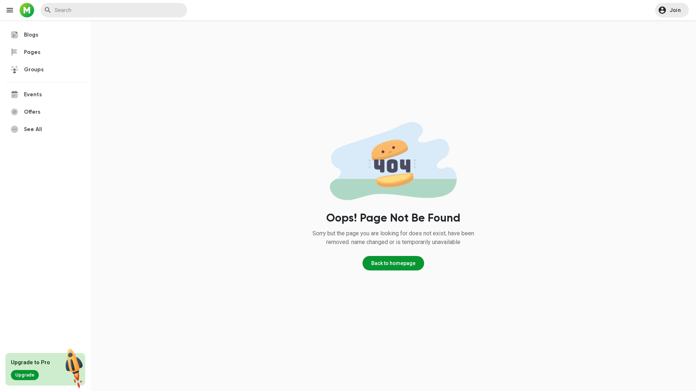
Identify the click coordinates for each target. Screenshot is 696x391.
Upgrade (24, 375)
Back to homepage (393, 263)
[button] (672, 10)
